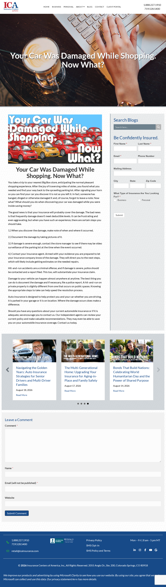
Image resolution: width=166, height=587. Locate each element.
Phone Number (146, 156)
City (116, 181)
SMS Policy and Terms (98, 550)
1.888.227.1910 (152, 4)
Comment (11, 425)
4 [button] (88, 403)
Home (46, 7)
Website (9, 497)
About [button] (79, 7)
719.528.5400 (152, 8)
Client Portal (114, 7)
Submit (119, 215)
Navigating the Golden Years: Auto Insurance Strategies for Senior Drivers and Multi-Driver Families (33, 376)
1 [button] (78, 403)
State (133, 181)
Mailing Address (122, 168)
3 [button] (84, 403)
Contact (99, 7)
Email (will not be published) (21, 482)
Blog (89, 7)
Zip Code (151, 181)
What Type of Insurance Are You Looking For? (136, 195)
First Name (120, 143)
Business (56, 7)
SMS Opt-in (92, 545)
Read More (21, 395)
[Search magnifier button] (158, 127)
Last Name (144, 143)
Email (117, 156)
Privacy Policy (94, 540)
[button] (7, 369)
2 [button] (81, 403)
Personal (68, 7)
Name (9, 468)
